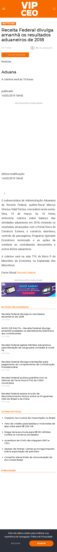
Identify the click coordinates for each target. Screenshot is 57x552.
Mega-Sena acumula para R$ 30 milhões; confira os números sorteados (27, 433)
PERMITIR (41, 543)
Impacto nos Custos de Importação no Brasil (29, 417)
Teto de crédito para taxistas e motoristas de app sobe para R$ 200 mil (29, 425)
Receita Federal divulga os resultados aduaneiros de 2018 (23, 315)
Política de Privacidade (41, 537)
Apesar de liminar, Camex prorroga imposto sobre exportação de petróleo (29, 450)
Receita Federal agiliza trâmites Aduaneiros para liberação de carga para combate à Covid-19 (28, 348)
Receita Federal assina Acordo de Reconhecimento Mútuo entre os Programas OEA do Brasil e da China (27, 396)
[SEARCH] (54, 8)
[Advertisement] (28, 134)
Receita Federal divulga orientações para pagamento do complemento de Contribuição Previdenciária (28, 364)
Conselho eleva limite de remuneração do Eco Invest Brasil (28, 458)
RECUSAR (15, 543)
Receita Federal (26, 272)
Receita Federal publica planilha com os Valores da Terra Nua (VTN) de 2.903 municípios (24, 380)
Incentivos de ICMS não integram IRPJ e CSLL (27, 441)
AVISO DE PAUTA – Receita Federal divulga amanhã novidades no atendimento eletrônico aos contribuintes (27, 331)
